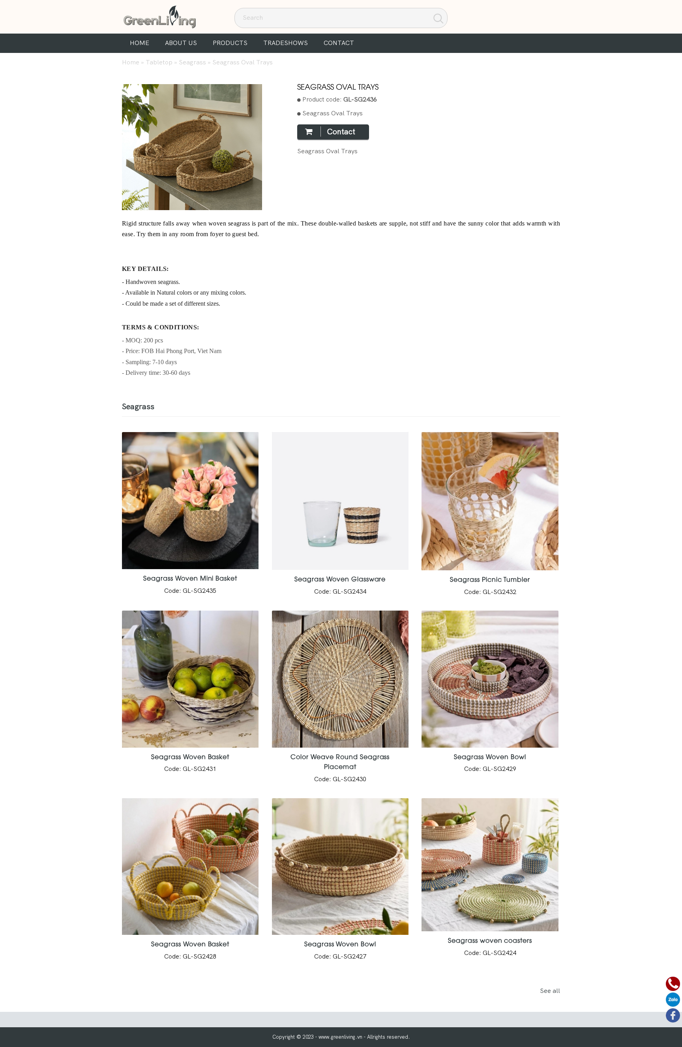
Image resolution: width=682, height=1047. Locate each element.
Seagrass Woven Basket (190, 756)
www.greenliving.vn (340, 1037)
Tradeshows (285, 43)
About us (181, 43)
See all (550, 991)
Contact (339, 43)
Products (230, 43)
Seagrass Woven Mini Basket (190, 577)
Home (139, 43)
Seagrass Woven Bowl (490, 756)
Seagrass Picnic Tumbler (490, 579)
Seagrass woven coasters (490, 940)
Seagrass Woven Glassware (340, 578)
